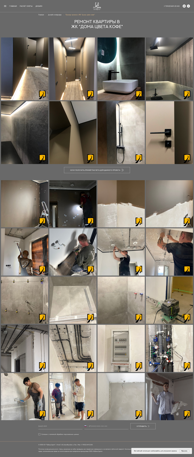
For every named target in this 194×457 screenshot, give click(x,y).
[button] (97, 170)
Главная (41, 15)
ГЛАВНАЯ (13, 6)
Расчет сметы (26, 6)
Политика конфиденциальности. (48, 449)
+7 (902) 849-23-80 (172, 6)
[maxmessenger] (184, 6)
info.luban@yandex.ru (67, 445)
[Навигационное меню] (5, 6)
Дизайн (38, 6)
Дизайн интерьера (54, 15)
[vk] (188, 6)
